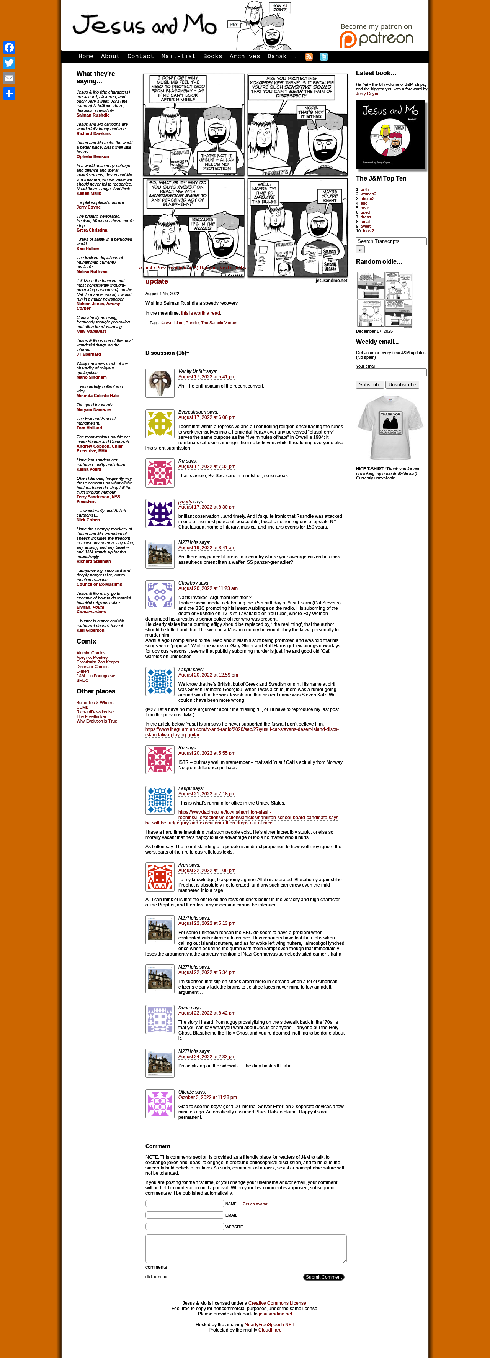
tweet (366, 226)
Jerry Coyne (367, 93)
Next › (225, 268)
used (365, 212)
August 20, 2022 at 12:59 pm (208, 675)
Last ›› (239, 268)
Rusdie (192, 322)
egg (364, 203)
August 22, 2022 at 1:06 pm (206, 870)
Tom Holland (89, 427)
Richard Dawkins (94, 133)
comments (156, 1267)
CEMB (82, 707)
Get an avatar (255, 1204)
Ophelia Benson (93, 156)
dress (366, 217)
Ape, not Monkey (92, 657)
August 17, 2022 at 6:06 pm (206, 417)
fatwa (166, 322)
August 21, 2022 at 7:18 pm (206, 793)
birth (365, 189)
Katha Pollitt (89, 469)
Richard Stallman (94, 561)
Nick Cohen (88, 519)
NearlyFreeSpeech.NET (269, 1324)
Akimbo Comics (91, 652)
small (365, 221)
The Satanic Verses (219, 322)
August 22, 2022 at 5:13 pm (206, 923)
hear (365, 207)
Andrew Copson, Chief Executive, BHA (99, 448)
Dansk (277, 56)
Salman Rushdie (93, 115)
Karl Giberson (91, 630)
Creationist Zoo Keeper (98, 662)
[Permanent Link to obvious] (384, 326)
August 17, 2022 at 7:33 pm (206, 466)
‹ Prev (160, 268)
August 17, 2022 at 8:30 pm (206, 507)
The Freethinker (91, 716)
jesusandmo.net (275, 1314)
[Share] (9, 93)
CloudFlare (270, 1330)
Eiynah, (91, 609)
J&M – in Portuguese (96, 675)
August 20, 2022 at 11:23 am (208, 588)
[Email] (9, 78)
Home (86, 56)
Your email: (366, 366)
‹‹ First (145, 268)
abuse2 (367, 198)
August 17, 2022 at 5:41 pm (206, 376)
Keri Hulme (88, 248)
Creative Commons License (277, 1303)
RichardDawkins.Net (96, 711)
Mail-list (179, 56)
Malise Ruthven (92, 271)
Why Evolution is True (97, 721)
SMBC (82, 680)
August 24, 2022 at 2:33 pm (206, 1056)
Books (212, 56)
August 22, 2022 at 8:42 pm (206, 1013)
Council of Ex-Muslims (99, 584)
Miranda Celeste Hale (98, 395)
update (156, 281)
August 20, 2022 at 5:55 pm (206, 753)
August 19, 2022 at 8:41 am (206, 547)
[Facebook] (9, 47)
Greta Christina (92, 230)
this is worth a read (200, 313)
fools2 (368, 230)
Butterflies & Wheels (95, 702)
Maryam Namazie (94, 409)
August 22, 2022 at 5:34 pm (206, 972)
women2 (368, 194)
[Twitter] (9, 63)
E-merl (83, 671)
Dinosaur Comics (93, 666)
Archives (245, 56)
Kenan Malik (89, 193)
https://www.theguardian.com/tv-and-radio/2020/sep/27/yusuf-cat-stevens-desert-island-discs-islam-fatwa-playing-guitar (242, 732)
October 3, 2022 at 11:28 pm (207, 1097)
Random (209, 268)
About (110, 56)
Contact (140, 56)
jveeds (185, 501)
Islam (178, 322)
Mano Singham (92, 377)
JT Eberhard (89, 354)
